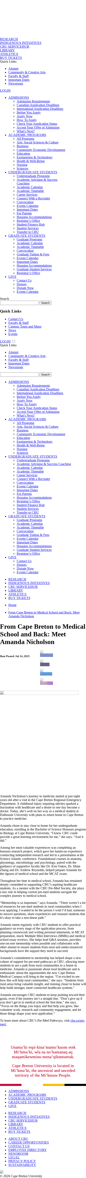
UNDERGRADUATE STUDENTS (32, 172)
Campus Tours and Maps (24, 326)
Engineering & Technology (35, 157)
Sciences (22, 168)
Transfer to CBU (28, 232)
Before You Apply (29, 112)
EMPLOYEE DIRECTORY (27, 1150)
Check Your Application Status (37, 123)
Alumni (13, 68)
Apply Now (25, 116)
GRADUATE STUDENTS (26, 235)
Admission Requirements (33, 101)
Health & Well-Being (31, 161)
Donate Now (25, 288)
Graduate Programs (29, 239)
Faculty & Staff (18, 76)
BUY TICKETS (11, 58)
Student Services (28, 228)
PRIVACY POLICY (22, 1161)
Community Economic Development (41, 150)
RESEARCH (9, 39)
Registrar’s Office (28, 220)
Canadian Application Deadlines (38, 105)
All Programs (25, 138)
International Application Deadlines (40, 109)
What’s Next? (26, 131)
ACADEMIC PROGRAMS (27, 135)
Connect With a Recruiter (33, 198)
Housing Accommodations (34, 217)
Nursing (22, 165)
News (12, 330)
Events (12, 334)
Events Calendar (27, 206)
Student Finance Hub (31, 224)
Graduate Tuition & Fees (33, 254)
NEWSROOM (18, 1153)
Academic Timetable (30, 191)
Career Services (27, 194)
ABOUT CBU (18, 1138)
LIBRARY (7, 50)
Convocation (25, 202)
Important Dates (18, 79)
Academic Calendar (30, 187)
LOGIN (5, 90)
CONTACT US (19, 1146)
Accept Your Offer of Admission (38, 127)
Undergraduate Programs (33, 176)
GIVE (12, 276)
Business (22, 146)
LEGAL (14, 1157)
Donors (22, 284)
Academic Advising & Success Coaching (44, 464)
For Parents (24, 213)
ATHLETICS (9, 54)
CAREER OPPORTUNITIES (28, 1142)
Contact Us (24, 280)
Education (23, 153)
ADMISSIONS (18, 97)
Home (12, 605)
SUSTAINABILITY (22, 1165)
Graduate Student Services (34, 269)
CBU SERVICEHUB (14, 46)
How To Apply (27, 120)
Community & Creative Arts (27, 72)
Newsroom (15, 83)
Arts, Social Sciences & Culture (37, 142)
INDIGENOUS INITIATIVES (20, 43)
